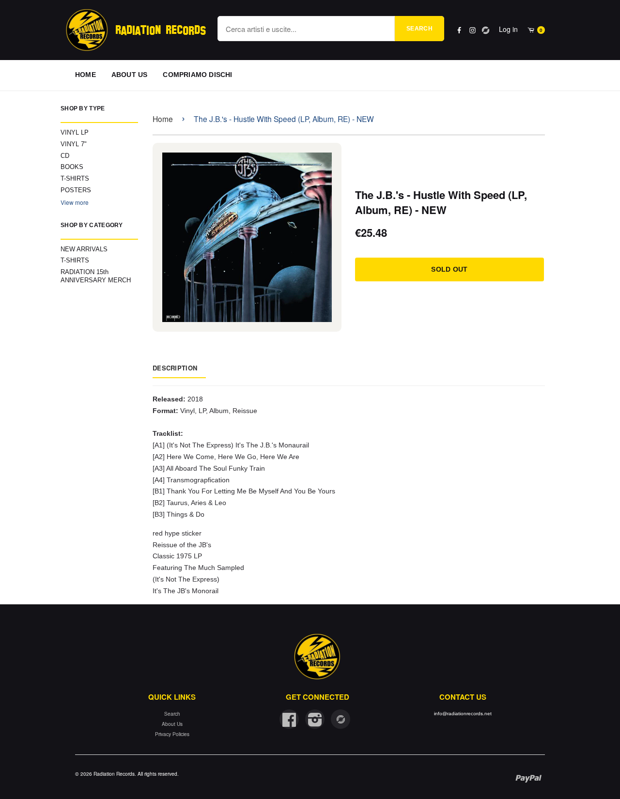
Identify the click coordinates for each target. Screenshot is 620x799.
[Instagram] (472, 30)
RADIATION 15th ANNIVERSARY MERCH (96, 276)
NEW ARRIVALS (84, 249)
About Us (172, 723)
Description (175, 367)
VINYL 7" (74, 144)
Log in (508, 29)
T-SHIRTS (75, 178)
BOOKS (72, 166)
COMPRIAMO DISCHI (197, 74)
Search (419, 28)
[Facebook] (459, 30)
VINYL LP (75, 132)
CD (65, 155)
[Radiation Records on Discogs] (340, 719)
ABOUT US (129, 74)
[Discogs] (485, 30)
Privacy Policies (172, 734)
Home (163, 118)
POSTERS (76, 190)
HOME (85, 74)
